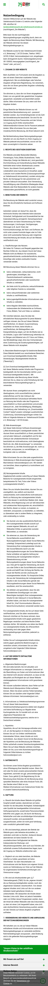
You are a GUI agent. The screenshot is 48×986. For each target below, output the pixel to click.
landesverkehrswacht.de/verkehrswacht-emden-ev (23, 27)
